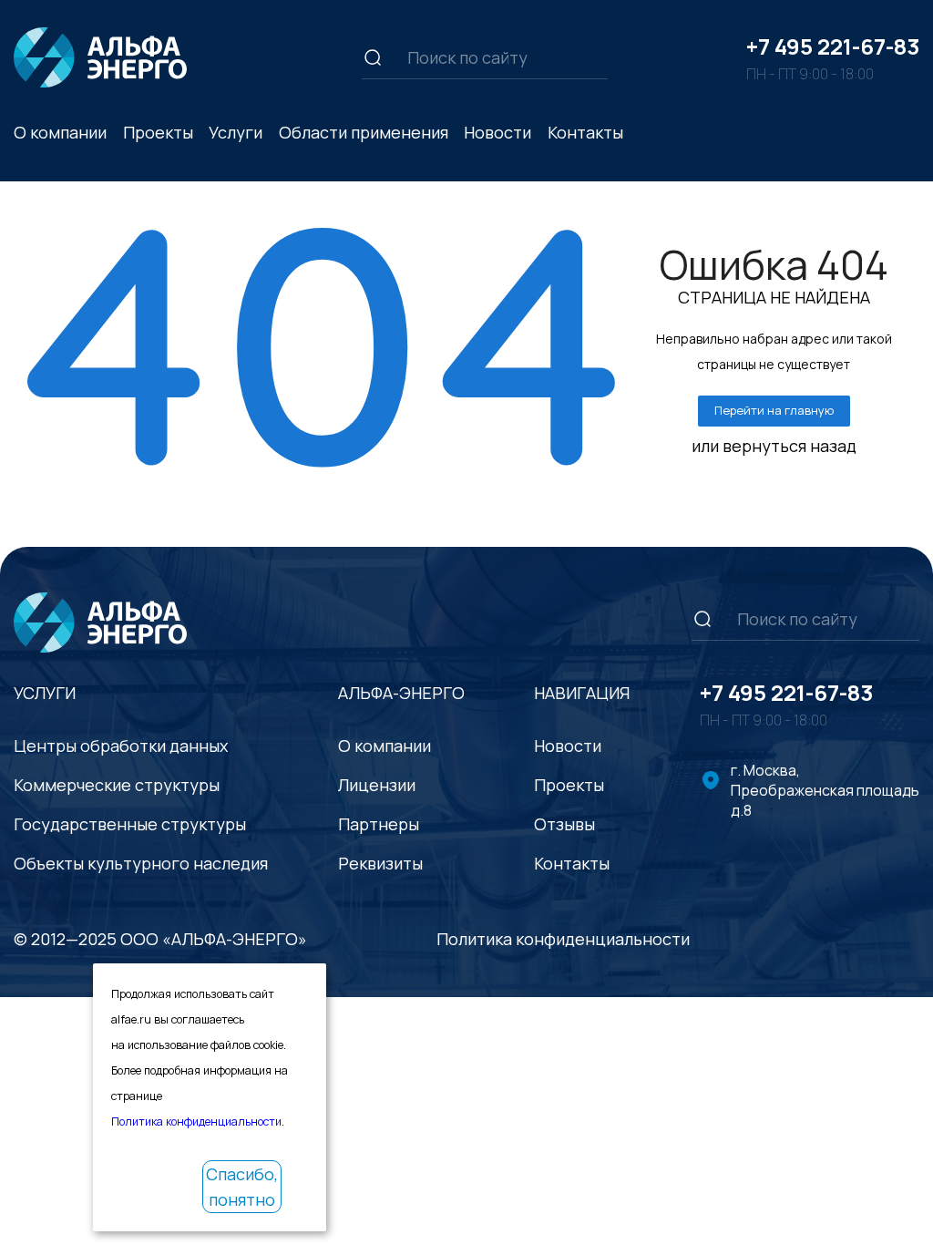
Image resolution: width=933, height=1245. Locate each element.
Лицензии (376, 785)
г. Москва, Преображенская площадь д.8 (825, 790)
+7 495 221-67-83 (832, 46)
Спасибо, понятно (242, 1186)
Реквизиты (380, 863)
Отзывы (564, 824)
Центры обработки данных (121, 745)
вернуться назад (789, 446)
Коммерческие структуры (117, 785)
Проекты (158, 132)
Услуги (235, 132)
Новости (497, 132)
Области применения (363, 132)
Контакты (585, 132)
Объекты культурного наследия (141, 863)
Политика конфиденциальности (563, 939)
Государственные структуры (130, 824)
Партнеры (378, 824)
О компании (384, 745)
